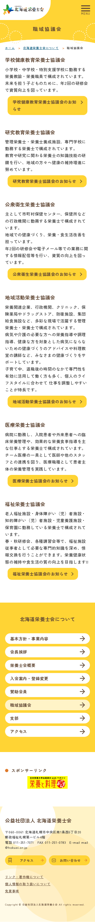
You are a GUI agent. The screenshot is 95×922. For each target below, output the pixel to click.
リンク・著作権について (24, 877)
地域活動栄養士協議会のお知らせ (45, 401)
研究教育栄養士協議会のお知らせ (45, 181)
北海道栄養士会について (41, 48)
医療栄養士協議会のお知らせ (40, 481)
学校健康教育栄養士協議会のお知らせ (45, 105)
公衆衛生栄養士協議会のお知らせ (45, 274)
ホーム (10, 48)
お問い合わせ (70, 860)
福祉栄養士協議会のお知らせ (40, 574)
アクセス (27, 860)
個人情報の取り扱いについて (27, 884)
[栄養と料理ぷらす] (47, 786)
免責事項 (12, 891)
